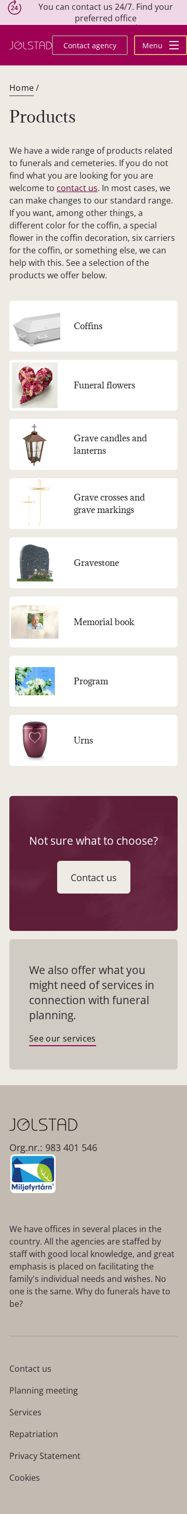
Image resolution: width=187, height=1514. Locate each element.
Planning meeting (43, 1390)
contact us (77, 188)
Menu (153, 45)
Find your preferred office (124, 12)
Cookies (24, 1477)
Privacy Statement (45, 1456)
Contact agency (89, 45)
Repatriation (33, 1434)
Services (25, 1412)
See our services (62, 1038)
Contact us (94, 877)
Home (21, 87)
